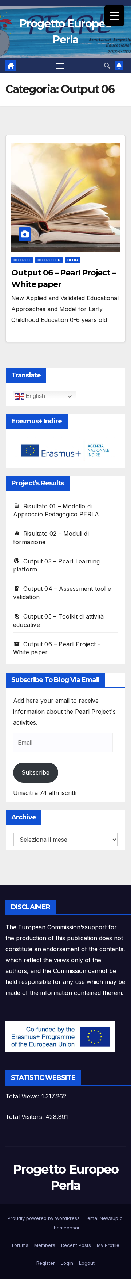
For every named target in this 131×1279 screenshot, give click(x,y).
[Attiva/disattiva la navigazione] (60, 66)
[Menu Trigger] (114, 15)
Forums (20, 1245)
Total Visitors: (25, 1116)
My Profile (108, 1245)
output (22, 260)
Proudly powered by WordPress (44, 1218)
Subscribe (35, 772)
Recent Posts (76, 1245)
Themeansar (65, 1227)
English (34, 396)
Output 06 (48, 260)
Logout (87, 1263)
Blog (72, 260)
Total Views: (23, 1096)
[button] (107, 65)
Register (45, 1263)
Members (44, 1245)
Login (67, 1263)
